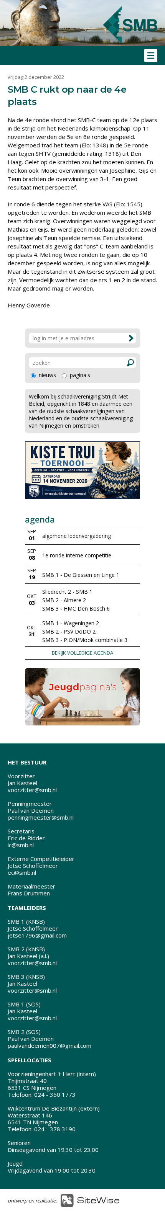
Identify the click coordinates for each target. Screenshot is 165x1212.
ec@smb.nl (22, 872)
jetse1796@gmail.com (37, 935)
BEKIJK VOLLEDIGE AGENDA (82, 652)
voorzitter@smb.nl (32, 790)
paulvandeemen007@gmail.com (49, 1045)
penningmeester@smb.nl (41, 817)
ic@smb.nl (21, 845)
